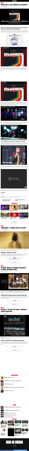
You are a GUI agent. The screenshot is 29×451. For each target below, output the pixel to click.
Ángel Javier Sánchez (9, 196)
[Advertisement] (14, 76)
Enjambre (21, 196)
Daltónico (14, 196)
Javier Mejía (24, 196)
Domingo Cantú (5, 313)
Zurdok (2, 255)
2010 (5, 196)
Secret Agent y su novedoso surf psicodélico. (17, 141)
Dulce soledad (17, 196)
